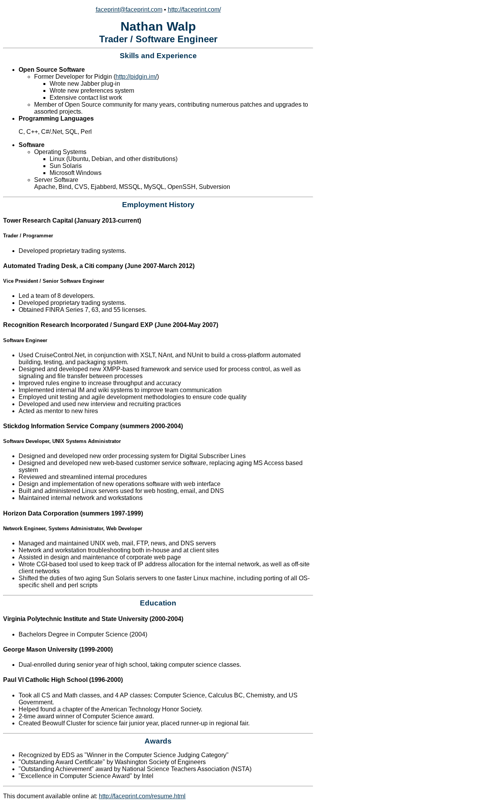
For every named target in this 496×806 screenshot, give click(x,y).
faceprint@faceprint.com (129, 9)
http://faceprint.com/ (194, 9)
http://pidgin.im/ (136, 76)
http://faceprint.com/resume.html (142, 796)
